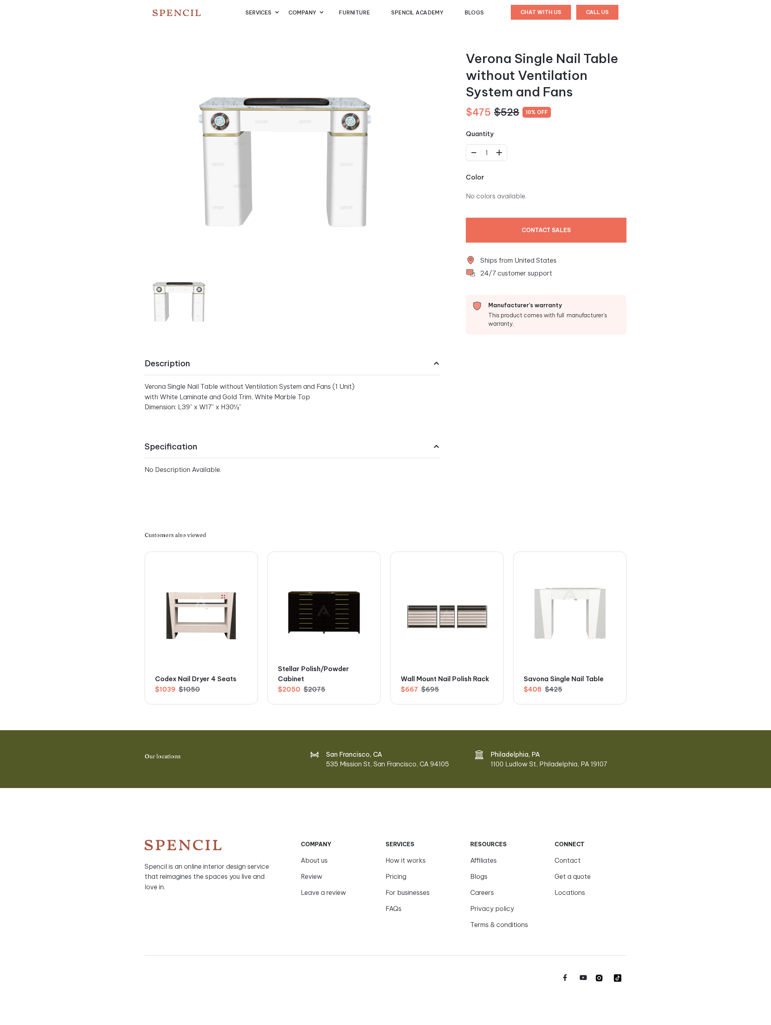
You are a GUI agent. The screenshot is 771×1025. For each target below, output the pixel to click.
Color (475, 177)
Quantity (480, 134)
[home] (199, 12)
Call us (597, 12)
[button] (262, 12)
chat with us (540, 12)
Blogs (474, 12)
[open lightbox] (285, 150)
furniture (354, 12)
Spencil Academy (417, 12)
